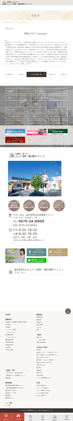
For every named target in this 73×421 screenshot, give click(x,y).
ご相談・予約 (10, 370)
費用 (37, 330)
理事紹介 (39, 319)
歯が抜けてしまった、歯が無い (45, 360)
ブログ (38, 370)
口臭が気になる (40, 365)
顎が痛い (39, 367)
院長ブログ (39, 373)
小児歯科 (7, 324)
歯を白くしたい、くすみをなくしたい (47, 352)
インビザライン (12, 337)
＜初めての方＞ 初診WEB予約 (14, 373)
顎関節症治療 (9, 342)
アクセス (39, 327)
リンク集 (8, 403)
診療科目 (8, 319)
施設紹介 (39, 322)
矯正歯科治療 (9, 334)
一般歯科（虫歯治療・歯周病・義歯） (16, 322)
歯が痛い (39, 349)
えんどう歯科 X (40, 395)
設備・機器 (39, 324)
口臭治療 (7, 347)
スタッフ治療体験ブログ (43, 378)
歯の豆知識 (39, 375)
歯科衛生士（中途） (11, 393)
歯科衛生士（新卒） (11, 390)
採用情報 (8, 383)
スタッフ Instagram (42, 388)
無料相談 (7, 378)
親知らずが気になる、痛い (44, 362)
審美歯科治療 (9, 339)
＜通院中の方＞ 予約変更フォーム (15, 375)
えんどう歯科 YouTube (43, 390)
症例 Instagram (40, 385)
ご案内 (38, 335)
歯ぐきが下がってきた (42, 357)
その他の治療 (9, 350)
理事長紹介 (39, 317)
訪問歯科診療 (9, 344)
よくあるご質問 (40, 340)
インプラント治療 (10, 329)
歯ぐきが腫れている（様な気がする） (47, 355)
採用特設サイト (9, 398)
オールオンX (11, 332)
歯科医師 (7, 395)
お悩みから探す (42, 347)
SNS (38, 383)
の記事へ (15, 74)
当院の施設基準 (40, 342)
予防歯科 (7, 327)
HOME (7, 314)
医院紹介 (39, 314)
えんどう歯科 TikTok (42, 393)
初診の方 (39, 337)
